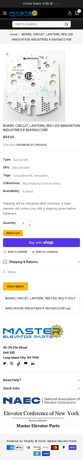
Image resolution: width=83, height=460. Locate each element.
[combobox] (37, 24)
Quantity (9, 223)
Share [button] (12, 271)
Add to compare (47, 251)
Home (14, 34)
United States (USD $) (38, 3)
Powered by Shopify (20, 441)
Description (15, 286)
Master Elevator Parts (61, 441)
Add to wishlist (17, 251)
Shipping (9, 144)
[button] (41, 262)
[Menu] (5, 13)
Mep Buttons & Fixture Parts (41, 183)
